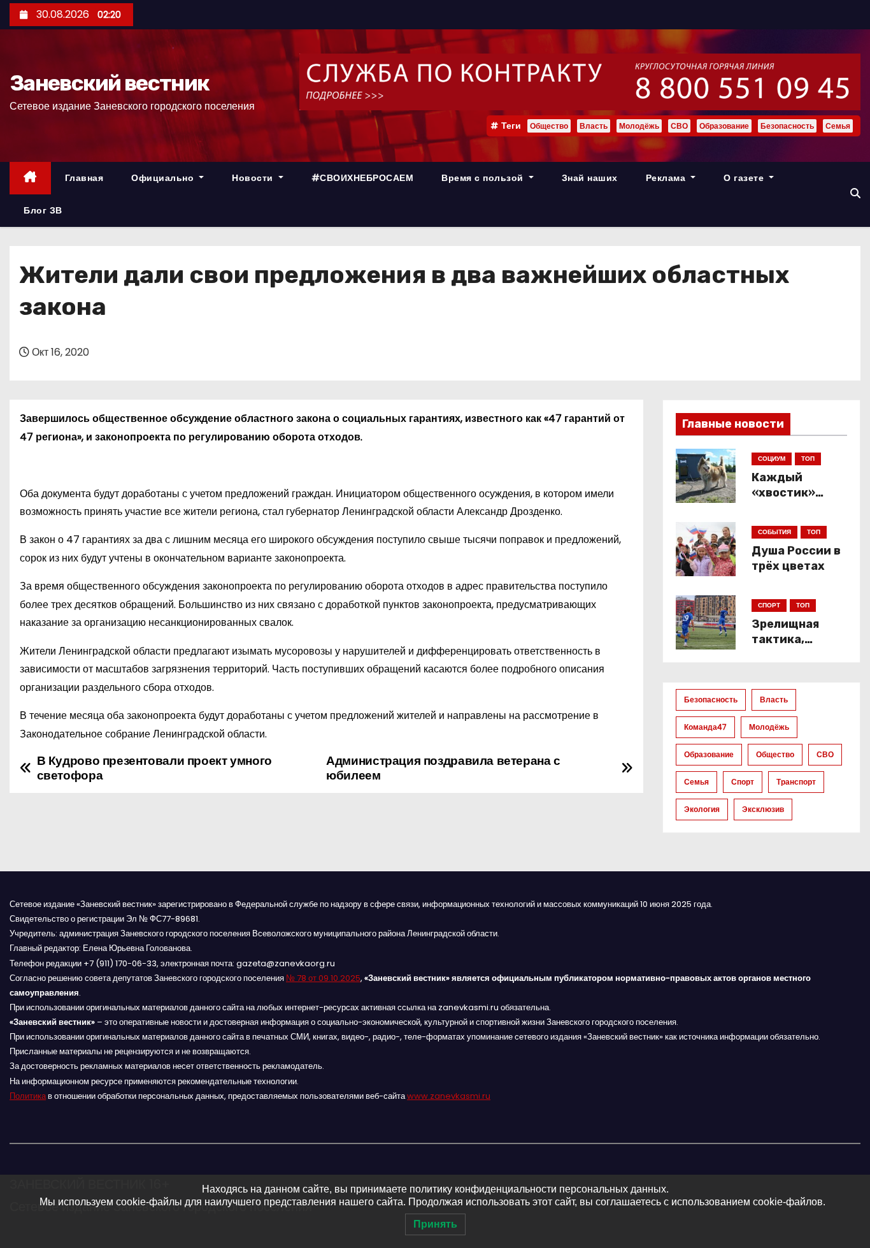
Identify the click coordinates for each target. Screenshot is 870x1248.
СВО (679, 125)
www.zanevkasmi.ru (448, 1096)
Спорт (742, 781)
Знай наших (590, 177)
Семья (837, 125)
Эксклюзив (763, 809)
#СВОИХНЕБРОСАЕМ (362, 177)
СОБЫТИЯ (774, 532)
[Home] (30, 178)
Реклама (667, 177)
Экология (702, 809)
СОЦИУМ (771, 458)
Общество (549, 125)
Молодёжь (639, 125)
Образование (724, 125)
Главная (84, 177)
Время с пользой (483, 177)
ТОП (808, 458)
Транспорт (796, 781)
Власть (594, 125)
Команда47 (705, 727)
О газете (745, 177)
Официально (164, 177)
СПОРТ (769, 605)
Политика (28, 1096)
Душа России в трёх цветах (796, 558)
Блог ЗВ (43, 210)
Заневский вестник (109, 83)
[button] (855, 193)
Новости (254, 177)
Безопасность (787, 125)
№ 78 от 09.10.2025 (323, 978)
